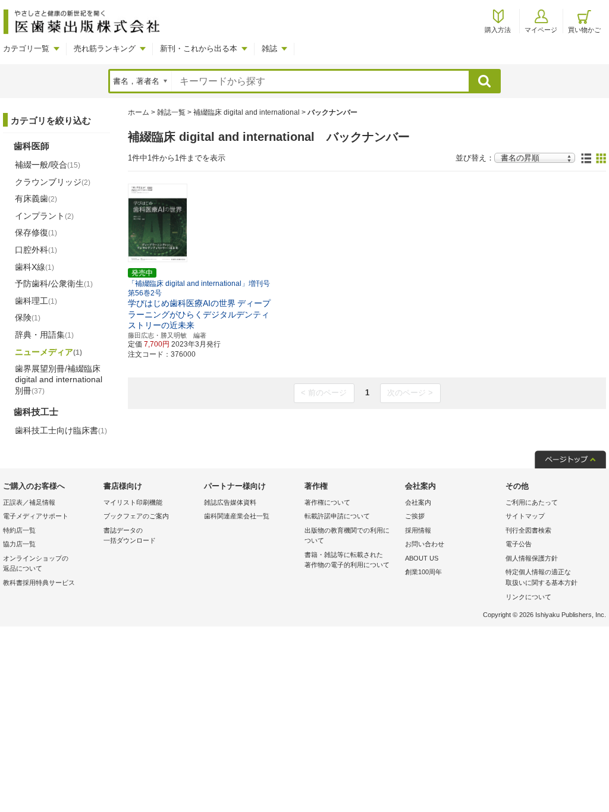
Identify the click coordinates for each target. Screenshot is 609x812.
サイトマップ (525, 516)
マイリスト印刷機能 (132, 502)
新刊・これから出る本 (198, 48)
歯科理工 (36, 301)
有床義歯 (36, 198)
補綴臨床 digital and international (246, 112)
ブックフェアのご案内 (136, 516)
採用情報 (418, 530)
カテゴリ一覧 (26, 48)
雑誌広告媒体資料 (230, 502)
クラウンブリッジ (52, 182)
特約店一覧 (19, 530)
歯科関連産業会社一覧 (236, 516)
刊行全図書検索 (528, 530)
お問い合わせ (424, 543)
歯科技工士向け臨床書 (61, 430)
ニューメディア (48, 352)
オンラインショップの (35, 563)
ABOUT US (421, 558)
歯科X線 (34, 267)
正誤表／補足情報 (29, 502)
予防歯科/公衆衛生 (54, 283)
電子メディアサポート (35, 516)
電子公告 (519, 543)
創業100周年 (423, 571)
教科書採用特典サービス (39, 582)
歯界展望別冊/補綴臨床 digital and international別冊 (58, 379)
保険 (27, 317)
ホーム (138, 112)
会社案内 (418, 502)
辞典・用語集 (44, 334)
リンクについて (528, 596)
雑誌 (269, 48)
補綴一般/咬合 (47, 164)
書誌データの (129, 536)
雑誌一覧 (171, 112)
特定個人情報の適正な (541, 577)
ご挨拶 (415, 516)
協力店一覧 (19, 543)
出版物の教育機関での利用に (347, 536)
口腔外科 (36, 249)
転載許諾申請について (337, 516)
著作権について (327, 502)
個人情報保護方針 (532, 558)
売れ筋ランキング (105, 48)
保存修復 (36, 232)
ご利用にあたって (532, 502)
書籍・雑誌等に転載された (347, 560)
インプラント (44, 216)
